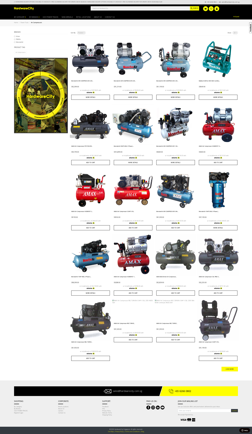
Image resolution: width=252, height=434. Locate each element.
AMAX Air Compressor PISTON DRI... (82, 146)
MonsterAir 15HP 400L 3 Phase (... (81, 277)
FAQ (103, 409)
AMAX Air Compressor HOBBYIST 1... (124, 277)
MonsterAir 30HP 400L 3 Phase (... (124, 146)
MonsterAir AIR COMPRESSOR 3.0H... (125, 81)
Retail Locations (83, 17)
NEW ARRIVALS (67, 17)
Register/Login (18, 413)
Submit (234, 411)
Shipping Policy (107, 415)
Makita (18, 39)
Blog (142, 431)
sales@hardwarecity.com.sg (230, 2)
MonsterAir (19, 42)
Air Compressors (20, 52)
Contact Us (110, 17)
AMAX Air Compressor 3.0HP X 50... (124, 211)
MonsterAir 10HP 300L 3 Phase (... (209, 211)
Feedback (105, 407)
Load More (230, 369)
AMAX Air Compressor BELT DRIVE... (81, 342)
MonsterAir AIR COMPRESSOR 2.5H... (167, 81)
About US (98, 17)
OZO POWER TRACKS (50, 17)
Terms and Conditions (132, 431)
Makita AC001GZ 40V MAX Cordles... (209, 81)
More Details (90, 97)
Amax (18, 36)
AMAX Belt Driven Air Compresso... (166, 277)
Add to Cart (90, 162)
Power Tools (25, 22)
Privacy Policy (106, 411)
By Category (19, 17)
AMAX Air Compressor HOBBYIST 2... (82, 211)
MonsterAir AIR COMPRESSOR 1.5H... (167, 146)
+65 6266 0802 (211, 2)
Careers (60, 411)
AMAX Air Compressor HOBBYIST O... (210, 146)
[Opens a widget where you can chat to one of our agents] (244, 430)
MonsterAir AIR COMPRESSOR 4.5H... (82, 81)
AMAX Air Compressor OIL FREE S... (209, 277)
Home (16, 22)
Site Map (111, 431)
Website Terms (107, 413)
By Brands (34, 17)
